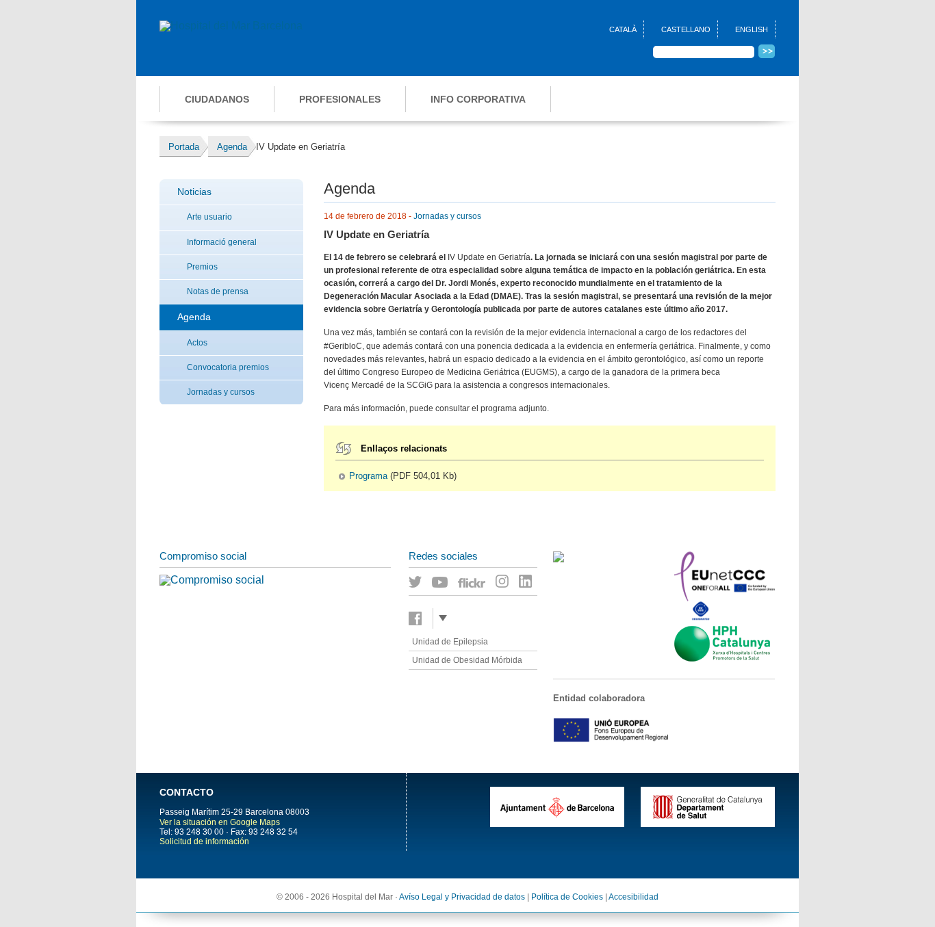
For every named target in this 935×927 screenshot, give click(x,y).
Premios (202, 267)
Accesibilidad (633, 897)
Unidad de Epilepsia (450, 642)
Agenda (194, 316)
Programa (368, 476)
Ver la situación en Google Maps (219, 822)
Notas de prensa (217, 291)
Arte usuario (209, 217)
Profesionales (340, 99)
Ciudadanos (217, 99)
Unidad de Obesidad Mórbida (467, 660)
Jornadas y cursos (221, 392)
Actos (197, 343)
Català (623, 29)
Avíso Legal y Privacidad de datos (462, 897)
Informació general (222, 242)
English (751, 29)
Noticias (194, 191)
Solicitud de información (204, 841)
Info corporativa (478, 99)
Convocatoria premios (228, 367)
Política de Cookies (567, 897)
